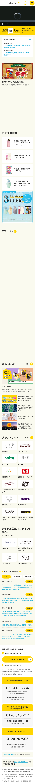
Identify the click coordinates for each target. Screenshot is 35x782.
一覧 (30, 39)
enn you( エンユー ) (21, 762)
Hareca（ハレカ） (9, 754)
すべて (6, 576)
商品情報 (28, 576)
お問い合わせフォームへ (17, 659)
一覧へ (27, 364)
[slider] (17, 21)
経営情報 (17, 576)
